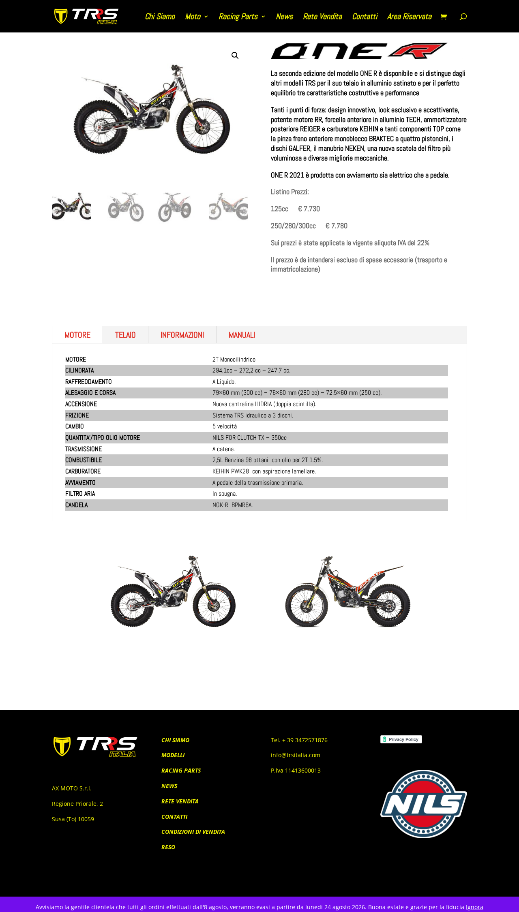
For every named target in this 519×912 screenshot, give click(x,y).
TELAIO (125, 335)
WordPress (156, 885)
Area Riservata (409, 17)
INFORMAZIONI (182, 335)
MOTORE (77, 335)
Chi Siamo (160, 17)
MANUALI (242, 335)
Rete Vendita (322, 17)
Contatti (364, 17)
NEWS (169, 786)
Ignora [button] (474, 907)
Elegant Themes (96, 885)
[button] (235, 55)
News (284, 17)
